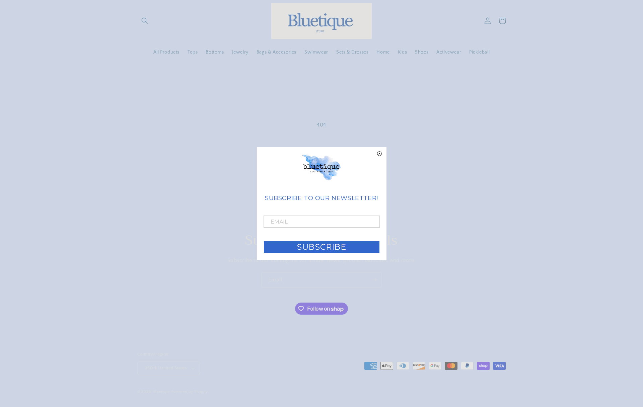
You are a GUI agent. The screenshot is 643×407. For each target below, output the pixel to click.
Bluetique (161, 392)
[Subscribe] (374, 280)
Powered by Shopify (189, 392)
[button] (144, 20)
